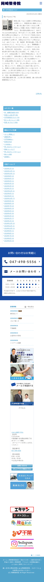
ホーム (5, 560)
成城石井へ (8, 137)
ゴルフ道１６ (14, 321)
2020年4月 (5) (9, 213)
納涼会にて (14, 313)
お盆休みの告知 (15, 335)
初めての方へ (25, 560)
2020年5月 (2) (9, 211)
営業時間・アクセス (21, 562)
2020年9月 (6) (9, 201)
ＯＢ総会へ (8, 144)
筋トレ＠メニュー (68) (11, 120)
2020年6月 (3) (9, 208)
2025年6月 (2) (9, 178)
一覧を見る (30, 306)
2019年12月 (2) (9, 223)
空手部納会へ (8, 139)
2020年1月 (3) (9, 221)
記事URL (39, 93)
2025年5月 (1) (9, 181)
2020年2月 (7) (9, 218)
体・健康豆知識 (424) (11, 112)
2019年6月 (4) (9, 238)
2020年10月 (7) (9, 198)
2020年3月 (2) (9, 216)
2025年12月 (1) (9, 171)
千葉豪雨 (13, 328)
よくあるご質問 (17, 564)
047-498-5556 (16, 450)
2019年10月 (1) (9, 228)
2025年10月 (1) (9, 173)
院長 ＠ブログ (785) (11, 122)
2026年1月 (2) (9, 168)
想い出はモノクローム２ (12, 152)
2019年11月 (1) (9, 226)
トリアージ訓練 (15, 343)
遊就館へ (7, 157)
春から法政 (8, 154)
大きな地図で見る (17, 432)
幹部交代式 (8, 142)
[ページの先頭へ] (36, 555)
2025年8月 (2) (9, 176)
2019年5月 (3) (9, 241)
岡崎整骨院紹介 (14, 560)
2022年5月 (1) (9, 196)
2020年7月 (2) (9, 206)
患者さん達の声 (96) (11, 115)
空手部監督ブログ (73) (11, 117)
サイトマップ (27, 564)
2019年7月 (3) (9, 236)
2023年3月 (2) (9, 186)
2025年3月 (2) (9, 183)
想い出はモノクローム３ (12, 147)
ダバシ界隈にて (9, 134)
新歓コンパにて (9, 149)
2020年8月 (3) (9, 203)
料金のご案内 (8, 562)
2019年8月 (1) (9, 233)
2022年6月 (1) (9, 193)
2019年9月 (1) (9, 231)
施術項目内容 (35, 560)
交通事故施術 (34, 562)
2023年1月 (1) (9, 188)
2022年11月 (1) (9, 191)
